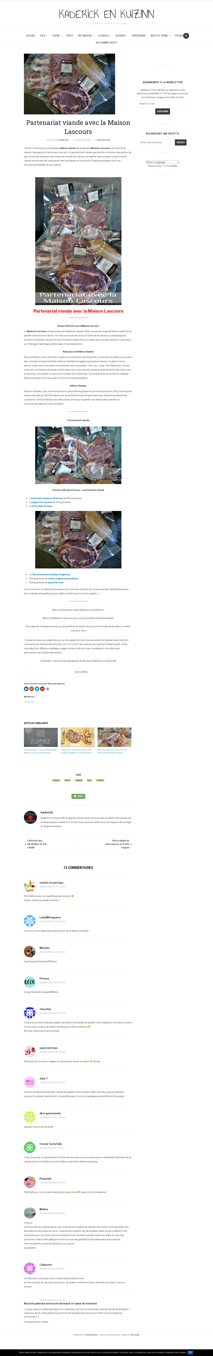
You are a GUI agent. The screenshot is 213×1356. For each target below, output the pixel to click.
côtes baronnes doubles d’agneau (50, 574)
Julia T (44, 1078)
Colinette (46, 1264)
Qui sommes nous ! (106, 42)
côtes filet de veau (41, 506)
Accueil (30, 35)
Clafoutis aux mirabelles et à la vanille (37, 844)
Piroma (44, 978)
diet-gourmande (50, 1113)
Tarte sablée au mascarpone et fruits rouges (117, 844)
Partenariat (139, 35)
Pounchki (45, 1178)
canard (78, 780)
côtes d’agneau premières (63, 578)
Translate (172, 166)
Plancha (103, 35)
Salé (42, 35)
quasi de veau (56, 582)
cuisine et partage (51, 882)
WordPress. (92, 1335)
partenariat (103, 140)
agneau (56, 780)
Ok (190, 1353)
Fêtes (70, 35)
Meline (44, 1209)
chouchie (45, 1009)
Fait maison (84, 35)
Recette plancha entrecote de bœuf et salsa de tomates (60, 1303)
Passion (179, 35)
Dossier (120, 35)
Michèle (45, 948)
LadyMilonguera (50, 917)
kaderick (64, 140)
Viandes (100, 780)
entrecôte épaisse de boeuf (47, 498)
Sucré (55, 35)
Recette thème (159, 35)
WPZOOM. (135, 1335)
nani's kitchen (48, 1047)
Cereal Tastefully (51, 1143)
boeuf (67, 780)
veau (89, 780)
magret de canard (41, 502)
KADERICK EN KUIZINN (106, 14)
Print (80, 796)
